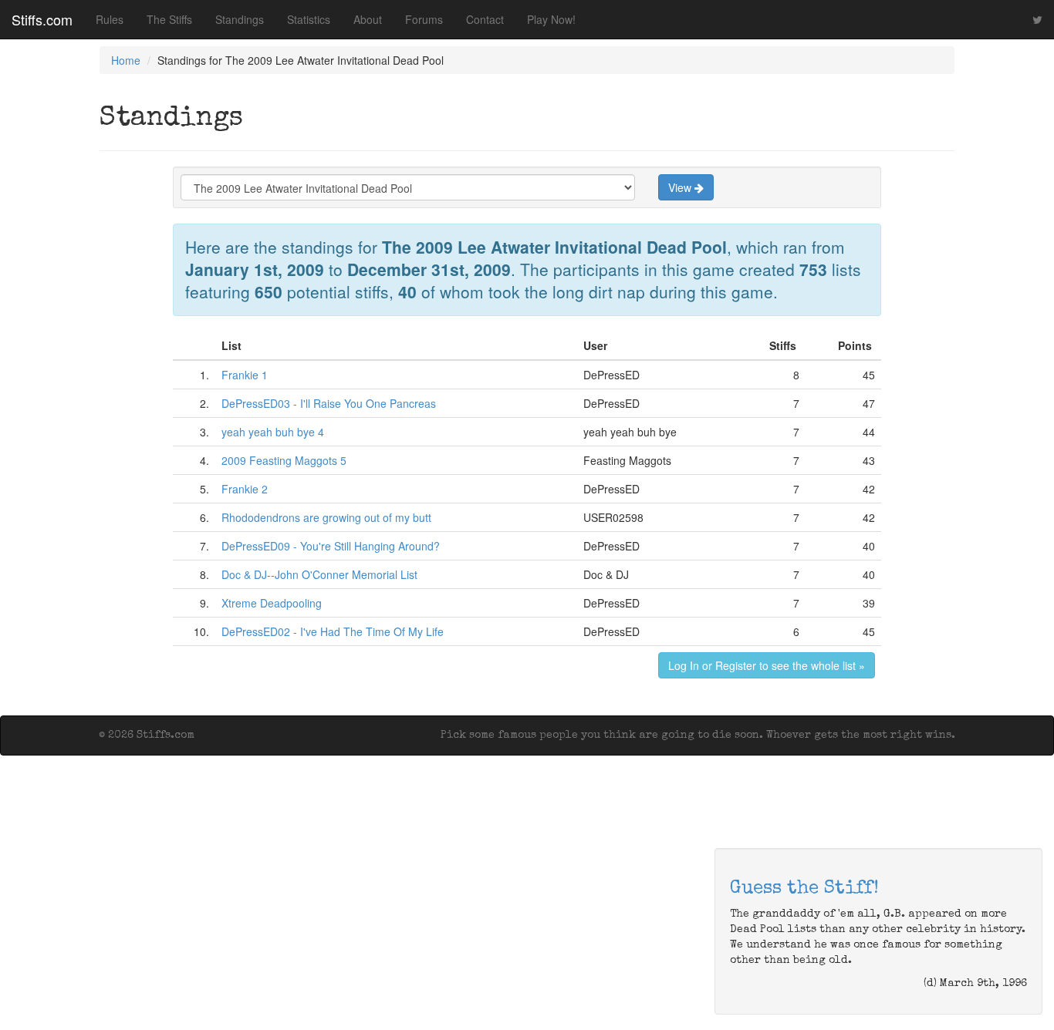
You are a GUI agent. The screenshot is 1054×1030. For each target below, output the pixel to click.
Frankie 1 (244, 374)
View (681, 187)
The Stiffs (169, 19)
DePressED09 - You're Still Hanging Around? (330, 546)
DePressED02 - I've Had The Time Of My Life (332, 631)
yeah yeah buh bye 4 (272, 431)
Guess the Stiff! (804, 889)
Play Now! (551, 19)
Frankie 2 (244, 488)
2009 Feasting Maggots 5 (283, 460)
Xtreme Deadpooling (271, 603)
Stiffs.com (42, 19)
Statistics (308, 19)
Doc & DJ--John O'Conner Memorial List (319, 574)
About (367, 19)
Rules (109, 19)
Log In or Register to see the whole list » (766, 665)
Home (125, 60)
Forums (424, 19)
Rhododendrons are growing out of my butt (326, 517)
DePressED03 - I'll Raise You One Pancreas (328, 403)
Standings (239, 19)
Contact (485, 19)
